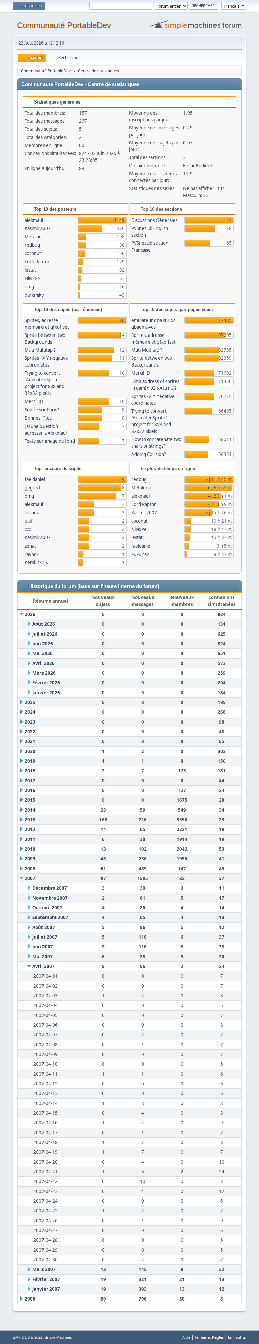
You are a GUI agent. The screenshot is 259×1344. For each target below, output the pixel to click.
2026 (30, 614)
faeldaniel (35, 479)
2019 (30, 761)
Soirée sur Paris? (42, 410)
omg (29, 287)
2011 (30, 839)
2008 (30, 869)
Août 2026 (43, 624)
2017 (30, 781)
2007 (30, 878)
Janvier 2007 (46, 1289)
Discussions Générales (154, 220)
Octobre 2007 (47, 908)
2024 (30, 712)
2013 (30, 820)
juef (29, 521)
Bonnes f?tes (38, 418)
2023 (30, 722)
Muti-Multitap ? (40, 350)
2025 (30, 702)
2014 (30, 810)
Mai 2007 (42, 957)
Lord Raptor (37, 262)
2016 (30, 790)
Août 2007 (43, 927)
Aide (186, 1337)
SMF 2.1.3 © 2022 (27, 1337)
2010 (30, 849)
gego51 (33, 488)
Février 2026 (46, 683)
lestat (30, 270)
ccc (28, 529)
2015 (30, 800)
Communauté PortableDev (64, 25)
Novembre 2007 (50, 898)
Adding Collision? (148, 454)
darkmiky (34, 295)
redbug (32, 245)
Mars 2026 (44, 673)
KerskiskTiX (36, 562)
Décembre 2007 (49, 888)
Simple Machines (58, 1337)
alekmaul (34, 220)
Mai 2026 (42, 653)
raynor (32, 554)
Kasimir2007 (38, 228)
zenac (30, 546)
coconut (33, 253)
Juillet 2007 (44, 937)
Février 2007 (46, 1279)
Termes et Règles (209, 1337)
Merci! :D (34, 401)
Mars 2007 (44, 1269)
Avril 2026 (43, 663)
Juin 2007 (42, 947)
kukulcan (140, 554)
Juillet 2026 (44, 634)
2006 (30, 1299)
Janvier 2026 (46, 693)
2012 (30, 829)
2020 (30, 751)
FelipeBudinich (198, 166)
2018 (30, 771)
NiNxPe (32, 278)
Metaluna (34, 237)
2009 (30, 859)
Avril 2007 (43, 966)
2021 (30, 741)
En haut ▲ (237, 1337)
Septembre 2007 (50, 917)
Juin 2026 (42, 644)
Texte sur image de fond (50, 441)
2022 (30, 732)
